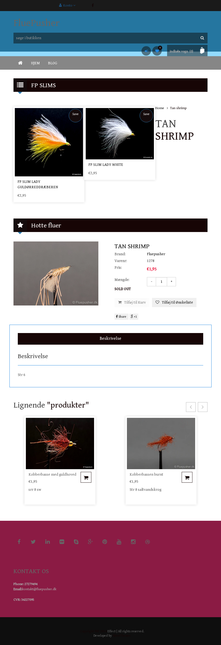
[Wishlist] (157, 51)
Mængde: (122, 280)
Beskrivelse (110, 338)
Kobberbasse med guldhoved (52, 474)
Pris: (118, 268)
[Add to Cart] (86, 477)
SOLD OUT (123, 289)
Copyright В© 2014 (93, 631)
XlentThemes (121, 635)
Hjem (35, 63)
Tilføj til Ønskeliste (177, 302)
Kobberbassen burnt (146, 474)
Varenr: (121, 261)
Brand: (120, 254)
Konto (67, 6)
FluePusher (36, 23)
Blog (52, 63)
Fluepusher (156, 254)
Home (159, 108)
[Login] (146, 51)
